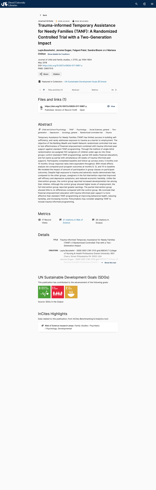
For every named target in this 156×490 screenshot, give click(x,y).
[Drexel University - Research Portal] (13, 3)
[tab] (55, 90)
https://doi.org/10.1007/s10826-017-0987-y (62, 65)
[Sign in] (144, 4)
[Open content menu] (152, 4)
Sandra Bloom (95, 50)
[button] (111, 106)
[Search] (136, 4)
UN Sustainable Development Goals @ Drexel (85, 81)
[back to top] (43, 89)
